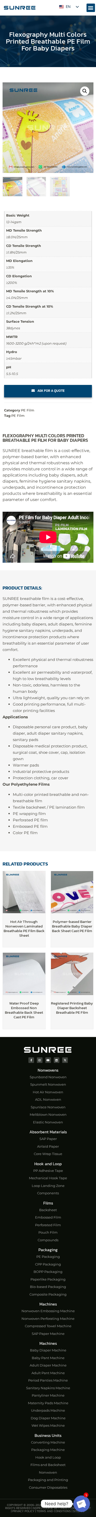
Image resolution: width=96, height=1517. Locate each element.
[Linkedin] (56, 1060)
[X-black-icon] (65, 1060)
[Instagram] (39, 1060)
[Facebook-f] (31, 1060)
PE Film (27, 410)
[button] (91, 8)
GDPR (36, 1508)
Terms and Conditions (54, 1511)
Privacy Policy (23, 1511)
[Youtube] (48, 1060)
